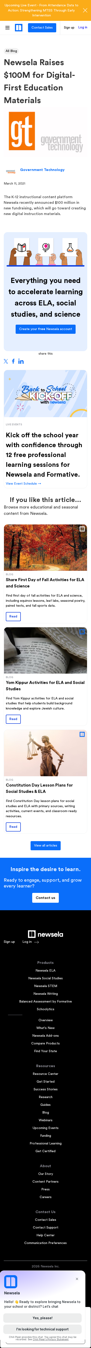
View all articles (45, 845)
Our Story (45, 1174)
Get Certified (45, 1151)
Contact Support (45, 1227)
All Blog (11, 51)
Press (45, 1189)
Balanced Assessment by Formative (45, 1001)
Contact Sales (42, 27)
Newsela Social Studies (45, 978)
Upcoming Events (46, 1128)
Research (45, 1097)
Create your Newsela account (45, 329)
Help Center (45, 1235)
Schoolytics (45, 1009)
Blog (45, 1112)
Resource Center (45, 1074)
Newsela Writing (45, 993)
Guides (45, 1105)
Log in (82, 27)
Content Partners (45, 1181)
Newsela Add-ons (45, 1035)
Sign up (69, 27)
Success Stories (46, 1089)
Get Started (46, 1081)
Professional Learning (46, 1143)
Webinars (45, 1120)
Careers (46, 1197)
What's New (45, 1028)
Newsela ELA (45, 970)
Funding (45, 1135)
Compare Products (45, 1043)
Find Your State (45, 1051)
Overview (45, 1020)
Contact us (45, 898)
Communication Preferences (45, 1243)
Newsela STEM (45, 986)
